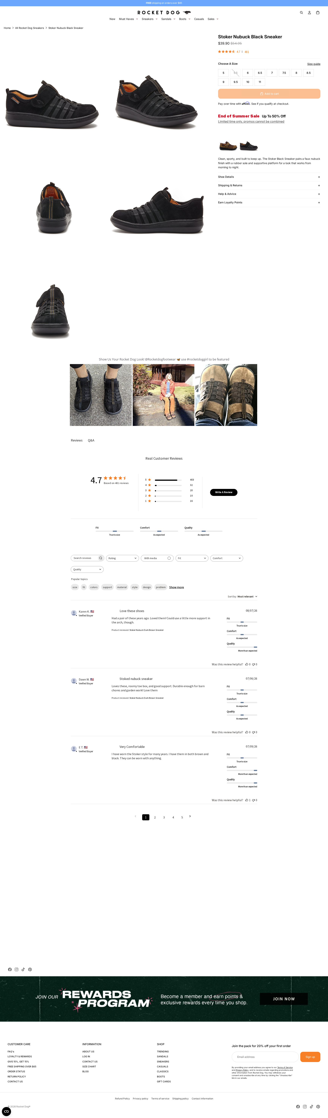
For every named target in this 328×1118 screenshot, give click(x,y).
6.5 (260, 72)
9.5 (236, 81)
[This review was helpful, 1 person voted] (246, 800)
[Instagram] (16, 969)
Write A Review (223, 492)
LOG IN (86, 1056)
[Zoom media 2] (157, 82)
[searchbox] (84, 558)
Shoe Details (226, 176)
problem (161, 587)
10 (247, 81)
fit (84, 587)
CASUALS (162, 1066)
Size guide (313, 63)
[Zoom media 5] (52, 292)
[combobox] (122, 558)
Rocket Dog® (23, 1106)
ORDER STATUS (16, 1071)
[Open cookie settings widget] (6, 1111)
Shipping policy (180, 1098)
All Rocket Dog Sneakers (29, 27)
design (147, 587)
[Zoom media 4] (157, 187)
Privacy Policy (242, 1070)
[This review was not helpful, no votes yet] (253, 664)
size (75, 587)
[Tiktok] (23, 969)
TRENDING (163, 1051)
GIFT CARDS (164, 1081)
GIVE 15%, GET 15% (18, 1061)
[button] (101, 395)
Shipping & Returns (230, 185)
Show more (176, 587)
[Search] (301, 12)
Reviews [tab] (77, 440)
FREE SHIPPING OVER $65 (22, 1066)
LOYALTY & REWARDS (20, 1056)
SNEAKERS (163, 1061)
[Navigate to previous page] (136, 816)
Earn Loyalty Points (230, 202)
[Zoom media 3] (52, 187)
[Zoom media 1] (52, 82)
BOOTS (161, 1076)
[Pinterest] (30, 969)
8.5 (309, 72)
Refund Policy (122, 1098)
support (107, 587)
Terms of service (160, 1098)
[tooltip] (228, 141)
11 (260, 81)
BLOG (85, 1071)
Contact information (202, 1098)
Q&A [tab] (91, 440)
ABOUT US (88, 1051)
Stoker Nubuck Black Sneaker (65, 27)
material (122, 587)
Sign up (310, 1056)
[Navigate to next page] (191, 816)
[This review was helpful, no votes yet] (246, 664)
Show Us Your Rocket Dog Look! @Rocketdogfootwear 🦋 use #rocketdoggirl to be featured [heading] (164, 359)
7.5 (284, 72)
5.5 (235, 72)
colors (94, 587)
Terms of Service (285, 1067)
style (135, 587)
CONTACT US (15, 1081)
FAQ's (11, 1051)
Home (7, 27)
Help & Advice (227, 193)
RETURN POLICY (17, 1076)
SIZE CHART (89, 1066)
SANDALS (162, 1056)
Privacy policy (140, 1098)
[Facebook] (10, 969)
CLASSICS (163, 1071)
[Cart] (318, 12)
